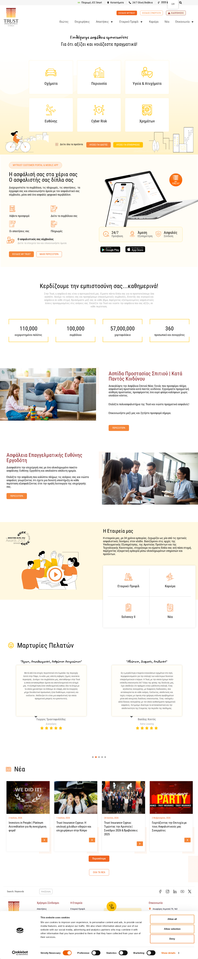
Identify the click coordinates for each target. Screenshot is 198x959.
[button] (180, 2)
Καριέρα (153, 21)
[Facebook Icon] (160, 891)
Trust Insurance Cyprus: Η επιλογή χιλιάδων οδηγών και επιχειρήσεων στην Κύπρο (73, 826)
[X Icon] (190, 891)
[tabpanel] (51, 694)
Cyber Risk (99, 121)
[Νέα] (170, 607)
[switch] (96, 952)
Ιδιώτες (64, 21)
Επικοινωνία (182, 21)
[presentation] (92, 757)
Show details (168, 953)
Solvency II (128, 617)
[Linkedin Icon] (175, 891)
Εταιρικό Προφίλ (128, 21)
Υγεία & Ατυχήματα (147, 83)
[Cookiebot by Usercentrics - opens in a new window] (20, 953)
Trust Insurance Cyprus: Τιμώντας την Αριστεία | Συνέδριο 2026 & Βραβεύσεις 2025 (121, 828)
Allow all (172, 919)
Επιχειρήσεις (82, 21)
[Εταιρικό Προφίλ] (128, 577)
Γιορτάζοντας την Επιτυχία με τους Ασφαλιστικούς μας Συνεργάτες (169, 826)
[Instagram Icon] (168, 891)
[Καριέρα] (170, 577)
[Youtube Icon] (182, 891)
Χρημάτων (147, 121)
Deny (172, 938)
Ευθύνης (51, 121)
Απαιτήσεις (102, 21)
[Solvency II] (128, 607)
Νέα (167, 21)
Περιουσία (99, 83)
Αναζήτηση (46, 891)
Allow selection (172, 929)
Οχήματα (51, 83)
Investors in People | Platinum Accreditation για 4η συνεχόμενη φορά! (27, 826)
